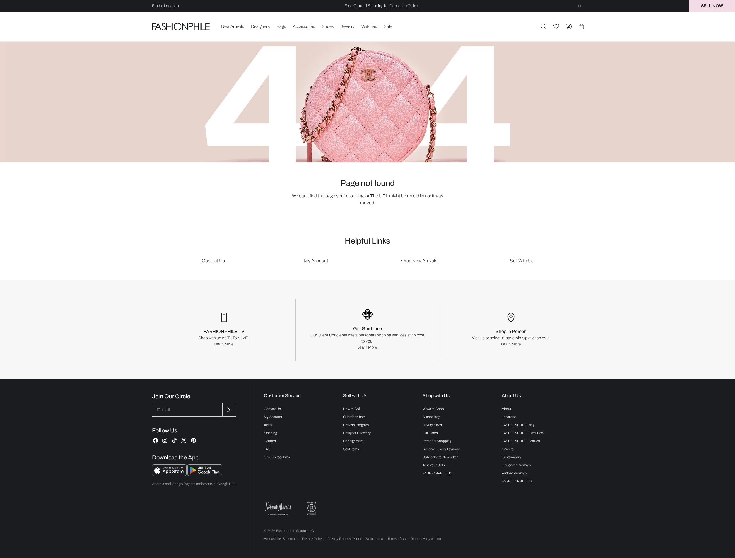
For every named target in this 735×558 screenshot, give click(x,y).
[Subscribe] (228, 410)
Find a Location (165, 6)
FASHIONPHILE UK (517, 481)
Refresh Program (356, 425)
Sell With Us (522, 260)
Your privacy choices (426, 539)
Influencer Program (516, 465)
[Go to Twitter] (184, 440)
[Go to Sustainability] (311, 508)
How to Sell (351, 409)
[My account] (569, 26)
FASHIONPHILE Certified (521, 441)
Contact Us (213, 260)
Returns (270, 441)
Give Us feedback (277, 457)
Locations (509, 417)
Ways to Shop (433, 409)
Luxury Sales (432, 425)
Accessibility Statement (280, 539)
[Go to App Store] (169, 474)
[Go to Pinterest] (193, 440)
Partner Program (514, 473)
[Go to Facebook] (155, 440)
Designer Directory (357, 433)
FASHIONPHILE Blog (518, 425)
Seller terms (374, 539)
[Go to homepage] (181, 26)
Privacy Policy (312, 539)
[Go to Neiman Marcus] (278, 508)
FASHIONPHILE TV (438, 473)
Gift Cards (430, 433)
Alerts (268, 425)
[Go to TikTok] (174, 440)
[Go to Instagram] (165, 440)
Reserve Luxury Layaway (441, 449)
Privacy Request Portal (344, 539)
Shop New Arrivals (419, 260)
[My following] (556, 26)
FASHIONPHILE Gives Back (523, 433)
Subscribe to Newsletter (440, 457)
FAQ (267, 449)
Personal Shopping (437, 441)
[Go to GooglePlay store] (204, 474)
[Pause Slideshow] (579, 6)
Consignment (353, 441)
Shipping (270, 433)
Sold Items (351, 449)
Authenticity (431, 417)
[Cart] (581, 26)
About (506, 409)
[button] (543, 26)
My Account (316, 260)
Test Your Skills (434, 465)
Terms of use (397, 539)
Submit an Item (354, 417)
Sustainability (511, 457)
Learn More (224, 344)
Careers (508, 449)
